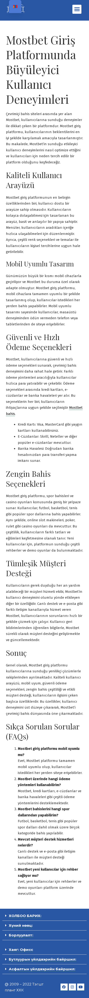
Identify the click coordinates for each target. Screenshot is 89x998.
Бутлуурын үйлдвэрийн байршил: (42, 959)
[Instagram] (72, 987)
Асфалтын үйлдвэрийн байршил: (42, 969)
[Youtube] (80, 987)
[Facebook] (64, 987)
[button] (77, 9)
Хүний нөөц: (21, 925)
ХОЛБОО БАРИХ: (25, 915)
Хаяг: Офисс (21, 949)
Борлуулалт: (21, 935)
